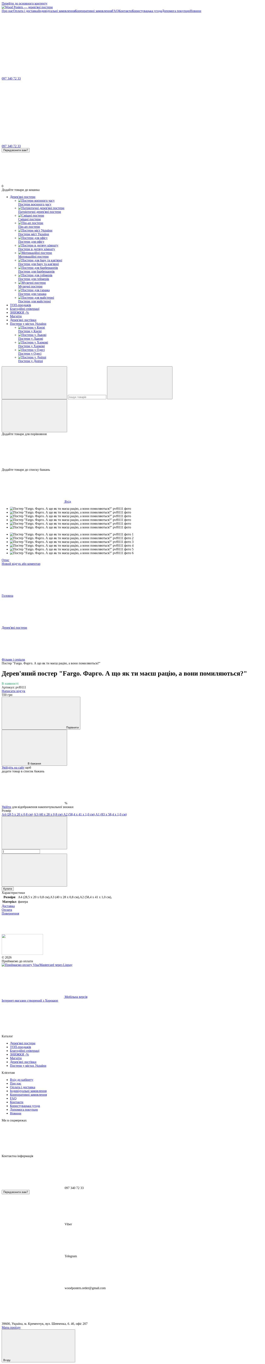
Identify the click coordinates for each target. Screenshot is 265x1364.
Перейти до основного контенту (24, 3)
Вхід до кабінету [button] (21, 1079)
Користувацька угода (147, 11)
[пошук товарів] (34, 382)
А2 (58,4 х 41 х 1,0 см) (79, 814)
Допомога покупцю (176, 11)
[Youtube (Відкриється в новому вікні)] (219, 43)
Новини (195, 11)
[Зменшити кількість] (34, 832)
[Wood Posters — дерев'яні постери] (22, 953)
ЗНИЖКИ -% (19, 312)
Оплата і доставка (25, 11)
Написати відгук (13, 691)
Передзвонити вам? (15, 150)
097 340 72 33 (11, 78)
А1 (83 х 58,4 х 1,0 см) (111, 814)
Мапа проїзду (11, 1327)
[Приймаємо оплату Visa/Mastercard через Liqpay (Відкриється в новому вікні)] (37, 965)
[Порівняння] (34, 415)
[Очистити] (139, 382)
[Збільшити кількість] (34, 870)
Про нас (7, 11)
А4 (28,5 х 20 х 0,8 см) (17, 814)
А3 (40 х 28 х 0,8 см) (48, 814)
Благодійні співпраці (24, 309)
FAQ (115, 11)
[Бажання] (132, 452)
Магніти (16, 316)
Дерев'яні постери (22, 197)
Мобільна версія (75, 997)
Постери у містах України (28, 323)
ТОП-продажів (20, 305)
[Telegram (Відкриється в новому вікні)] (157, 43)
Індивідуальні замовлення (56, 11)
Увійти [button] (6, 807)
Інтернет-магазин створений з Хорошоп (30, 1000)
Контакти (125, 11)
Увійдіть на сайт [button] (13, 767)
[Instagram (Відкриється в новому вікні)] (33, 43)
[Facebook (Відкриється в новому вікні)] (95, 43)
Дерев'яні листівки (23, 320)
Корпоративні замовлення (93, 11)
